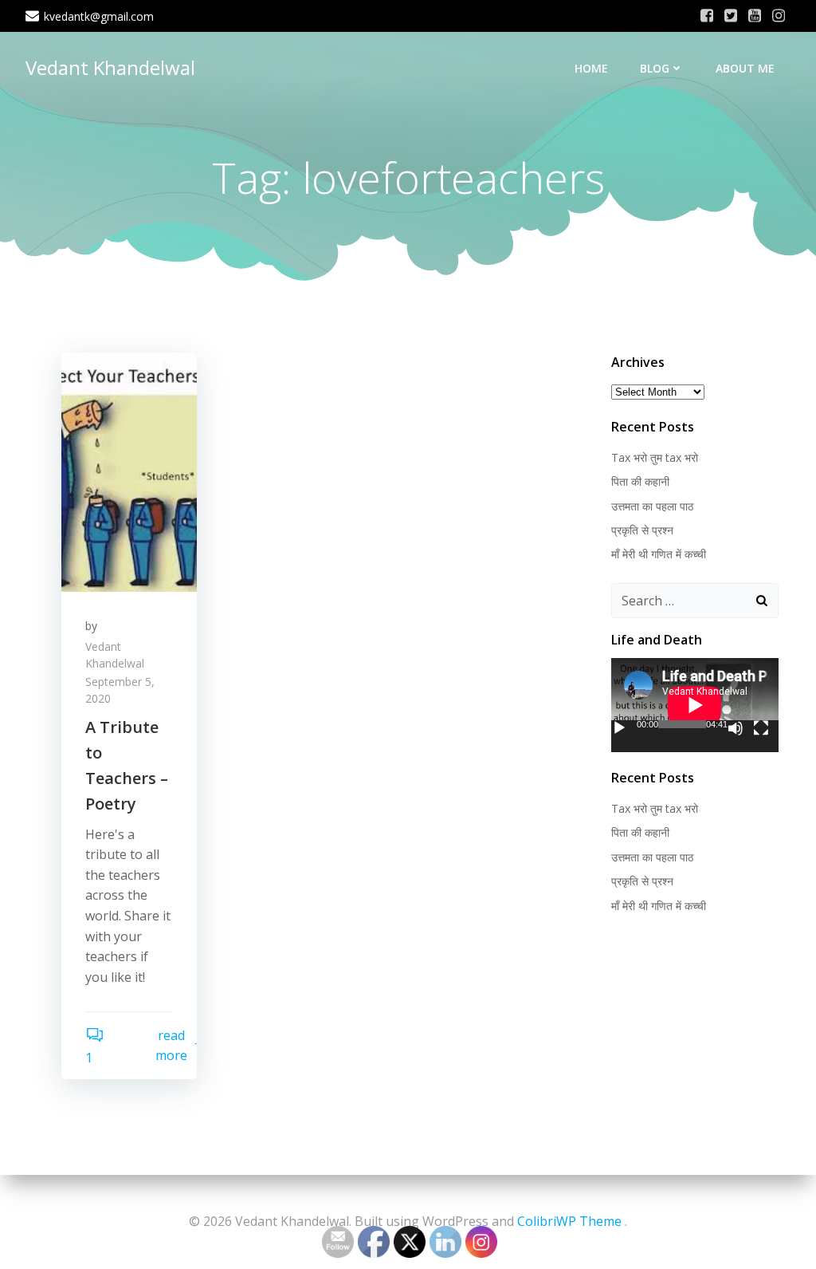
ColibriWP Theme (569, 1221)
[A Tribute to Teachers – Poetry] (129, 470)
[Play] (619, 728)
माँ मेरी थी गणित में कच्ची (658, 554)
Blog (654, 68)
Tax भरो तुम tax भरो (654, 457)
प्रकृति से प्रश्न (642, 530)
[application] (695, 705)
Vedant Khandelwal (110, 67)
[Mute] (735, 728)
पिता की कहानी (640, 481)
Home (591, 68)
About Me (745, 68)
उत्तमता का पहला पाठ (652, 506)
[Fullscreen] (761, 728)
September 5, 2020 (120, 690)
